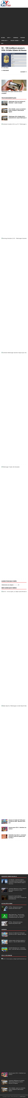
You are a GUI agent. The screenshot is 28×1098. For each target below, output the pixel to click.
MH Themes (22, 1096)
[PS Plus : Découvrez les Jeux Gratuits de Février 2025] (4, 910)
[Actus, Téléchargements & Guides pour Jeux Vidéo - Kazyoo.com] (5, 6)
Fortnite (22, 37)
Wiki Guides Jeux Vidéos (9, 588)
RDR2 (23, 40)
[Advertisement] (14, 21)
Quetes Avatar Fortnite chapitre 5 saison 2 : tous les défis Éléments (17, 941)
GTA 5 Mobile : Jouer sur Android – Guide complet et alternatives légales (17, 110)
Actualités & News (6, 903)
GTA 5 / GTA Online (6, 955)
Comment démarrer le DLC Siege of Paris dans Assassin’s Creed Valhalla (17, 890)
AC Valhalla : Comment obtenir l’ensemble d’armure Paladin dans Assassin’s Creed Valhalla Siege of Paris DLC (17, 882)
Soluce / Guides (14, 40)
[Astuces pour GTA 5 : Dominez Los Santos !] (4, 830)
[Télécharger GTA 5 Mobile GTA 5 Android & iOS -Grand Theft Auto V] (4, 119)
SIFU (2, 43)
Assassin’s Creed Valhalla (9, 876)
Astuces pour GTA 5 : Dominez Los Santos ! (17, 828)
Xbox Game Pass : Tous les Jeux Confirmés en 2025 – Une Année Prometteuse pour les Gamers (17, 916)
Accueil (3, 37)
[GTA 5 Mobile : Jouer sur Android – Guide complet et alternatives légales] (4, 112)
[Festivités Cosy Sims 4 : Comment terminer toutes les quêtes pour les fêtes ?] (4, 838)
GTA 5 (8, 37)
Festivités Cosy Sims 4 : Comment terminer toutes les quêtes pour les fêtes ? (17, 836)
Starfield (15, 37)
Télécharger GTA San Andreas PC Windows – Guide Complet (17, 102)
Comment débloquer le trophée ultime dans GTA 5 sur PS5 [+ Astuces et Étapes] (16, 1082)
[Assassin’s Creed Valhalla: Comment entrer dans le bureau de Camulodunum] (4, 899)
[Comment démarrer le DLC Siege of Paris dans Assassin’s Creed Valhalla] (4, 891)
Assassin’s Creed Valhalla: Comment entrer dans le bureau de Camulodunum (17, 897)
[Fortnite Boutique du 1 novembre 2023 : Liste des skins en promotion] (4, 951)
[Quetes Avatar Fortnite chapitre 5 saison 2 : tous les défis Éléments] (4, 943)
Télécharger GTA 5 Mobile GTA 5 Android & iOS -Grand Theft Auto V (18, 117)
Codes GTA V (4, 40)
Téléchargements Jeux (8, 98)
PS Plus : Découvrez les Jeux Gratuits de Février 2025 (15, 907)
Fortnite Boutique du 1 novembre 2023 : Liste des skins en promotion (17, 948)
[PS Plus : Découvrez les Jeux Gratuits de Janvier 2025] (4, 925)
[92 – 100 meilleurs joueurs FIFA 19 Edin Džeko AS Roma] (14, 66)
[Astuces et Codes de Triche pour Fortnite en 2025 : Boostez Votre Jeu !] (4, 823)
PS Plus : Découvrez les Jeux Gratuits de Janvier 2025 (15, 922)
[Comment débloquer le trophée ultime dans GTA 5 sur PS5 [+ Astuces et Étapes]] (4, 1083)
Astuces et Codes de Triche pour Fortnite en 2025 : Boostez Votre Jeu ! (17, 821)
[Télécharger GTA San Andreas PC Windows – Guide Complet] (4, 104)
